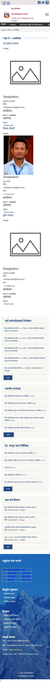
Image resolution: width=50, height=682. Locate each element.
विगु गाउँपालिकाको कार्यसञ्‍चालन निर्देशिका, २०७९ (19, 396)
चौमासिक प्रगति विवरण (12, 619)
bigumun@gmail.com (33, 645)
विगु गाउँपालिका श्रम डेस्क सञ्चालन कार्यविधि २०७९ (20, 403)
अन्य (8, 378)
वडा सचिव (6, 181)
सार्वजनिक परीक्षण (10, 627)
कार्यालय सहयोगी (9, 101)
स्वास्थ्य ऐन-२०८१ (10, 468)
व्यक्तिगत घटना (9, 594)
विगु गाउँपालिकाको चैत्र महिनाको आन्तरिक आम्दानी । (20, 517)
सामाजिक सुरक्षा (9, 598)
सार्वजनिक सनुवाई (10, 623)
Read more (9, 125)
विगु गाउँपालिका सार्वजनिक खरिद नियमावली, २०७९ (19, 428)
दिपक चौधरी (9, 128)
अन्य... (9, 435)
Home (3, 30)
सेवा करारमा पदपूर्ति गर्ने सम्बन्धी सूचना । (29, 25)
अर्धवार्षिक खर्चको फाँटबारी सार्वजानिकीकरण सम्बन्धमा (20, 527)
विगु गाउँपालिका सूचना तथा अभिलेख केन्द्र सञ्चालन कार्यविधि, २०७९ (25, 410)
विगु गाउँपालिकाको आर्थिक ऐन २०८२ (15, 475)
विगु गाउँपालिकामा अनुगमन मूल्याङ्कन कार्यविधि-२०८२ (20, 453)
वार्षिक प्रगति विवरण (11, 615)
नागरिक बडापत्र (10, 601)
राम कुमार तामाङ (11, 43)
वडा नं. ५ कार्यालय (9, 115)
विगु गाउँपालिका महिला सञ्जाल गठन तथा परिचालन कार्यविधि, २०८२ (24, 460)
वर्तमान (5, 123)
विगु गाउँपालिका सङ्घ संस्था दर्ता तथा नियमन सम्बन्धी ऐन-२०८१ (23, 482)
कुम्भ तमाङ (8, 215)
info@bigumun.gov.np (15, 645)
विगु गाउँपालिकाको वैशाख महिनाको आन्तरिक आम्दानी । (20, 507)
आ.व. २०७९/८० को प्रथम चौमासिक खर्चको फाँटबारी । (21, 537)
